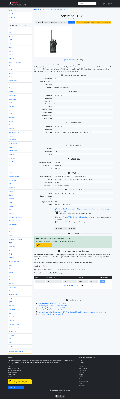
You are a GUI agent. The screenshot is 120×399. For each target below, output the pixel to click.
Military (11, 206)
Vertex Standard (14, 331)
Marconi (11, 198)
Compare (72, 22)
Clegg (11, 69)
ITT (10, 165)
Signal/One (12, 287)
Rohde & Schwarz (14, 261)
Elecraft (11, 106)
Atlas (10, 43)
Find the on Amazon (50, 314)
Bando (11, 51)
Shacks (81, 379)
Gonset (11, 128)
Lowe (11, 195)
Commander (13, 80)
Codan (11, 73)
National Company (15, 221)
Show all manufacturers (16, 351)
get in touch (55, 362)
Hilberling (12, 158)
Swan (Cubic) (13, 317)
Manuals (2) (46, 22)
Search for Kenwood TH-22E (52, 308)
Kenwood (12, 17)
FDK (10, 114)
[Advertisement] (93, 41)
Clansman (12, 66)
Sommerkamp (13, 294)
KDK (10, 184)
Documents (82, 370)
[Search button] (98, 3)
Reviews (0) (56, 22)
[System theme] (56, 396)
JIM (10, 169)
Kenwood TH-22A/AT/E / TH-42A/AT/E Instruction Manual (74, 217)
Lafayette (12, 191)
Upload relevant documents (66, 228)
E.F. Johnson (13, 95)
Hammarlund (13, 143)
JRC (10, 173)
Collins (11, 77)
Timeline (81, 377)
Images (81, 374)
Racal (11, 235)
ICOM (11, 13)
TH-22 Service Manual (63, 222)
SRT (10, 302)
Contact (10, 377)
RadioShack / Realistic (16, 239)
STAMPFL (12, 305)
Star (10, 313)
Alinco (11, 36)
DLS (10, 84)
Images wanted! (12, 372)
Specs (39, 22)
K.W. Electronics (14, 176)
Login (103, 3)
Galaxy (11, 121)
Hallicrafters (12, 139)
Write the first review (45, 245)
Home (37, 9)
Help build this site (13, 368)
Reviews (81, 372)
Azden (11, 47)
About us (10, 366)
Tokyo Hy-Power (14, 324)
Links (80, 383)
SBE (10, 276)
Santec (11, 272)
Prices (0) (64, 22)
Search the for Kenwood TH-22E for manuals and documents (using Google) (73, 312)
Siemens (11, 283)
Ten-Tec (11, 320)
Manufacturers (46, 9)
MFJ (10, 202)
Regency (12, 246)
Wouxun (11, 339)
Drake (11, 91)
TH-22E (63, 9)
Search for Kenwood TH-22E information (53, 306)
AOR (10, 40)
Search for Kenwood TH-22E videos (52, 303)
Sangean (11, 269)
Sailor (11, 265)
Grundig (11, 136)
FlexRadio (12, 117)
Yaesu (11, 21)
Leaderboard (83, 381)
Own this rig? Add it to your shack (101, 22)
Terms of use (12, 374)
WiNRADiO (12, 335)
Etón (10, 110)
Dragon (11, 88)
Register (109, 3)
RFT (10, 250)
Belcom (11, 58)
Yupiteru (11, 346)
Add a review (83, 22)
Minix (10, 210)
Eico (10, 103)
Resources (82, 385)
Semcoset (12, 280)
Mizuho (11, 213)
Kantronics (12, 180)
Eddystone (12, 99)
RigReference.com (64, 390)
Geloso (11, 125)
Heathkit (11, 154)
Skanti (11, 291)
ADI (10, 29)
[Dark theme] (63, 396)
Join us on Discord (16, 387)
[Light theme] (60, 396)
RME (10, 254)
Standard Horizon (14, 309)
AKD (10, 32)
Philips (11, 228)
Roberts (11, 257)
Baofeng (11, 55)
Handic (11, 147)
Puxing (11, 232)
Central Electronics (15, 62)
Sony (10, 298)
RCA (10, 243)
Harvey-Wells (13, 150)
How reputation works (14, 370)
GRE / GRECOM (14, 132)
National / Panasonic (15, 217)
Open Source (13, 224)
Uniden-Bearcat (14, 328)
